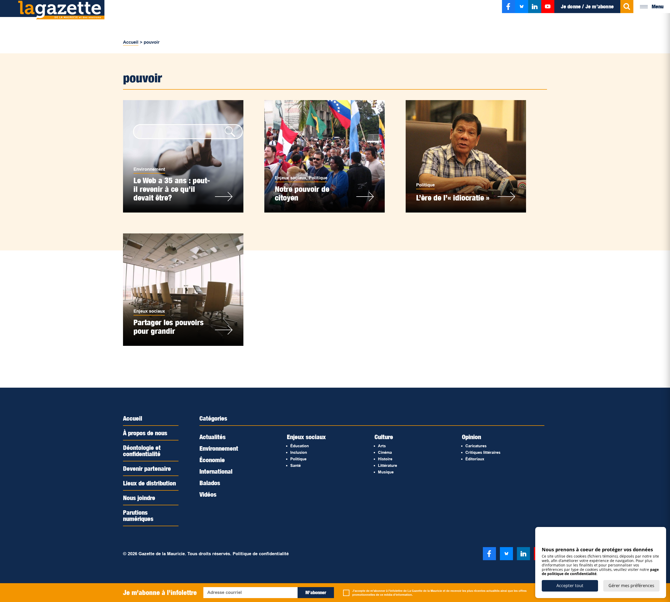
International (215, 471)
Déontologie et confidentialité (142, 450)
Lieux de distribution (149, 483)
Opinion (471, 436)
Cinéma (385, 452)
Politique (318, 177)
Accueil (130, 42)
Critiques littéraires (482, 452)
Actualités (212, 436)
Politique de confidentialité (261, 553)
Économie (212, 459)
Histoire (385, 459)
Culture (384, 436)
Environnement (149, 169)
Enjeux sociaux (290, 177)
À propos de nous (145, 433)
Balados (209, 482)
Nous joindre (139, 497)
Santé (295, 465)
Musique (386, 472)
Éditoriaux (474, 459)
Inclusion (298, 452)
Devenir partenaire (147, 468)
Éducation (299, 446)
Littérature (387, 465)
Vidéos (207, 494)
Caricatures (476, 446)
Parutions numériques (138, 515)
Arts (382, 446)
